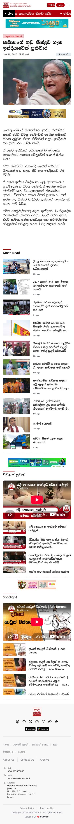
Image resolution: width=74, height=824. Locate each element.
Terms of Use (47, 808)
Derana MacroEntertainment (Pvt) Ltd (22, 791)
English (51, 5)
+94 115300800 (16, 771)
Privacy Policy (27, 808)
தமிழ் (60, 5)
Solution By (30, 816)
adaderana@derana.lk (19, 778)
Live (10, 13)
